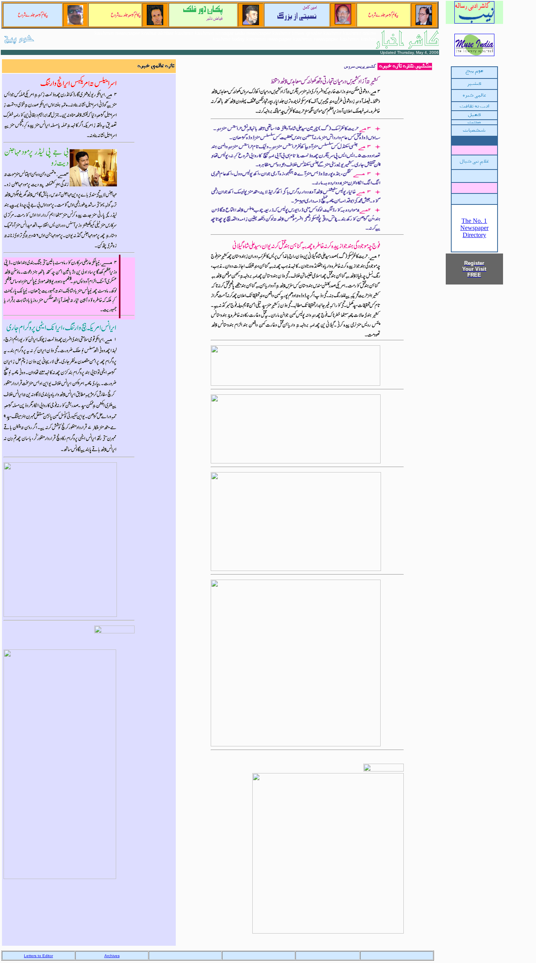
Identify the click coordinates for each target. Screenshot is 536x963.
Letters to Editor (38, 956)
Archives (112, 956)
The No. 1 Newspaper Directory (474, 227)
